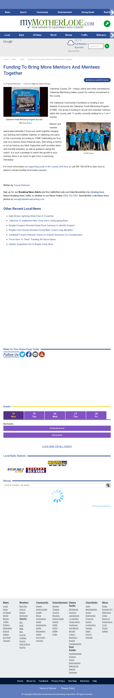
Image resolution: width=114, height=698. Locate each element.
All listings (73, 609)
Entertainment (65, 12)
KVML (55, 625)
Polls (55, 634)
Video (104, 616)
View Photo (27, 123)
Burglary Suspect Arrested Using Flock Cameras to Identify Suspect (42, 225)
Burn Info (79, 47)
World (53, 35)
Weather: (24, 602)
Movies (56, 606)
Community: (42, 602)
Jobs (88, 606)
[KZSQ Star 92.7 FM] (14, 469)
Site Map (72, 681)
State (21, 35)
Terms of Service (47, 688)
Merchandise (91, 609)
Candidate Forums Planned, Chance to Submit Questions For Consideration (45, 234)
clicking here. (97, 192)
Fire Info (39, 641)
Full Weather (81, 44)
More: (105, 602)
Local (7, 35)
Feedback (43, 681)
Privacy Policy (58, 681)
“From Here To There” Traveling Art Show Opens (32, 239)
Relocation (73, 666)
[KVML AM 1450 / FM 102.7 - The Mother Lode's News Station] (57, 462)
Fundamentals (75, 654)
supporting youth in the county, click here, (48, 166)
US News (37, 35)
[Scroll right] (112, 12)
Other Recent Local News (22, 209)
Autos (88, 612)
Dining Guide (87, 12)
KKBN (55, 631)
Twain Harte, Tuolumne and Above (74, 625)
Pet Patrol (40, 638)
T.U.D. (104, 625)
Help (95, 681)
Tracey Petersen (22, 185)
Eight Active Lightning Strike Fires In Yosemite (31, 216)
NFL (21, 622)
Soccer (22, 635)
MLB (21, 625)
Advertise (84, 681)
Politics (6, 625)
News (7, 12)
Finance (72, 657)
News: (6, 602)
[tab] (13, 415)
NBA (21, 629)
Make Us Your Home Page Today (21, 349)
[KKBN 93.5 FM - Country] (35, 469)
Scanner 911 (107, 609)
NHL (21, 632)
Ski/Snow (23, 616)
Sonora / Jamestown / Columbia (74, 615)
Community (42, 12)
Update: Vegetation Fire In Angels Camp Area (31, 244)
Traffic (84, 35)
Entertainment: (60, 602)
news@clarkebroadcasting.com (29, 199)
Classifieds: (92, 602)
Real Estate (90, 616)
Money (68, 35)
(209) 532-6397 (70, 195)
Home (20, 681)
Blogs (38, 616)
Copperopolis (75, 644)
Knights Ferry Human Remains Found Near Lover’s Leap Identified (41, 230)
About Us (30, 681)
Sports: (23, 618)
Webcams (101, 35)
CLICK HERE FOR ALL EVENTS (57, 446)
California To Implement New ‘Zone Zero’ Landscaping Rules (38, 220)
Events (39, 606)
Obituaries (7, 628)
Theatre (56, 609)
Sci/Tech (7, 638)
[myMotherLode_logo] (57, 23)
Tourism (6, 641)
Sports (23, 12)
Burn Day (23, 606)
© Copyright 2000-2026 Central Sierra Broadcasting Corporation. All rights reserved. (57, 694)
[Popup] (107, 23)
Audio (104, 606)
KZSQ (55, 628)
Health (39, 612)
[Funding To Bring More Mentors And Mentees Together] (25, 116)
